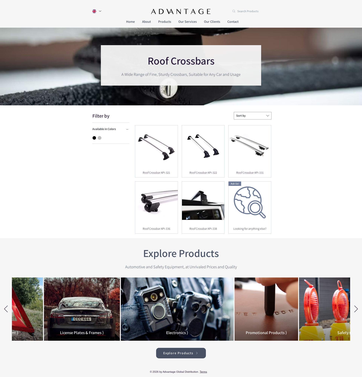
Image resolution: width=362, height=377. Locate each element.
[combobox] (253, 115)
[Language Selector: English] (97, 11)
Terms (203, 371)
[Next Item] (356, 309)
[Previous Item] (6, 309)
